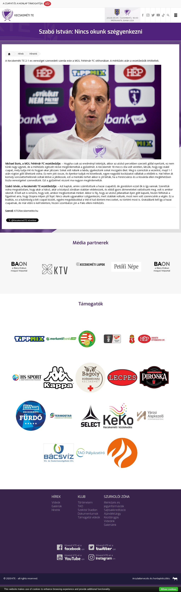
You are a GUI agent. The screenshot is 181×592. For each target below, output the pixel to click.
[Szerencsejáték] (29, 338)
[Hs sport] (27, 377)
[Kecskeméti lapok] (55, 264)
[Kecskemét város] (132, 338)
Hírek (21, 53)
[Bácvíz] (59, 452)
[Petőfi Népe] (90, 266)
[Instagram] (148, 15)
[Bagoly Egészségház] (90, 377)
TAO (80, 506)
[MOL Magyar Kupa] (113, 338)
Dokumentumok (88, 514)
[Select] (91, 415)
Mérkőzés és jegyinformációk (114, 504)
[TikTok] (163, 15)
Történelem (85, 502)
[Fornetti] (122, 452)
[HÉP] (151, 338)
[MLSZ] (87, 338)
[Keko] (118, 415)
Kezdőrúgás (111, 517)
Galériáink (110, 525)
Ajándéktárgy (112, 514)
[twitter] (153, 15)
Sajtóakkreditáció (115, 510)
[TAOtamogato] (90, 452)
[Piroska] (154, 377)
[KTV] (19, 269)
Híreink (33, 53)
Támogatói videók (89, 517)
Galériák (57, 506)
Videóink (109, 521)
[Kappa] (59, 377)
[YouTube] (158, 15)
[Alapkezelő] (150, 415)
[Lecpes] (122, 377)
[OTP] (61, 338)
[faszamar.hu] (174, 578)
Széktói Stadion (87, 510)
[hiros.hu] (162, 267)
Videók (56, 502)
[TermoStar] (63, 415)
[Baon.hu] (126, 266)
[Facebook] (142, 15)
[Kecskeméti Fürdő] (31, 415)
